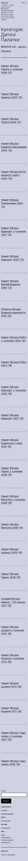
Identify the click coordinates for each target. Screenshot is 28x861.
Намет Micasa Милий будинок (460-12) (10, 284)
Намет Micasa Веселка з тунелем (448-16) (13, 500)
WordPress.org (5, 842)
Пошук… (3, 791)
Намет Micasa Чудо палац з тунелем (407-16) (13, 736)
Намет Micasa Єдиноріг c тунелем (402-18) (13, 390)
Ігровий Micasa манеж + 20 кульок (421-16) (13, 602)
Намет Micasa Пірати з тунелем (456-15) (12, 69)
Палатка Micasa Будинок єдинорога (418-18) (13, 313)
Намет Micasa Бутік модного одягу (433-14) (13, 175)
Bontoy (4, 3)
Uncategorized (5, 828)
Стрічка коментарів (7, 840)
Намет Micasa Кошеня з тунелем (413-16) (12, 658)
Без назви (4, 810)
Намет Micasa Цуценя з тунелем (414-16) (12, 630)
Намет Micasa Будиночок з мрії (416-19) (11, 443)
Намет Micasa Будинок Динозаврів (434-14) (14, 147)
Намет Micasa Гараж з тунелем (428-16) (11, 471)
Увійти (3, 835)
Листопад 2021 (5, 820)
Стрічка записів (6, 837)
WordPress (11, 854)
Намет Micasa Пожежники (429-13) (12, 203)
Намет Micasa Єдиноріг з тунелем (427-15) (13, 231)
